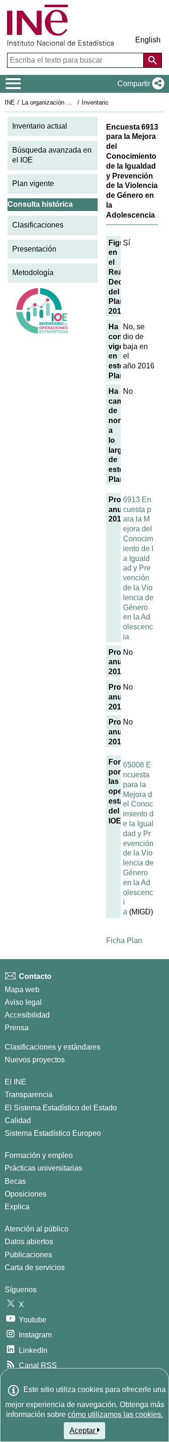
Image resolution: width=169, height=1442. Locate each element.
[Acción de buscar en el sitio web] (152, 60)
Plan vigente (33, 183)
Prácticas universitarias (43, 1168)
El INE (15, 1082)
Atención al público (37, 1229)
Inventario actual (39, 126)
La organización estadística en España (74, 102)
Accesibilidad (27, 1015)
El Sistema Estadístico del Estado (61, 1108)
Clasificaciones (37, 225)
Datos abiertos (29, 1242)
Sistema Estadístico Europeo (53, 1133)
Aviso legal (23, 1002)
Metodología (33, 273)
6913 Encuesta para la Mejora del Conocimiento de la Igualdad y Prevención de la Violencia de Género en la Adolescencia (138, 568)
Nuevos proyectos (35, 1060)
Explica (17, 1207)
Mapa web (22, 990)
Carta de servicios (35, 1267)
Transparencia (29, 1095)
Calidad (18, 1120)
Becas (15, 1181)
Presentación (34, 249)
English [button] (148, 40)
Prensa (17, 1028)
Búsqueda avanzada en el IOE (52, 155)
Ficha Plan (124, 941)
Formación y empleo (39, 1155)
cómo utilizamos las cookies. (115, 1414)
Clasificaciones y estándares (52, 1047)
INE (10, 102)
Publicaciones (28, 1255)
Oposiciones (25, 1194)
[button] (139, 83)
